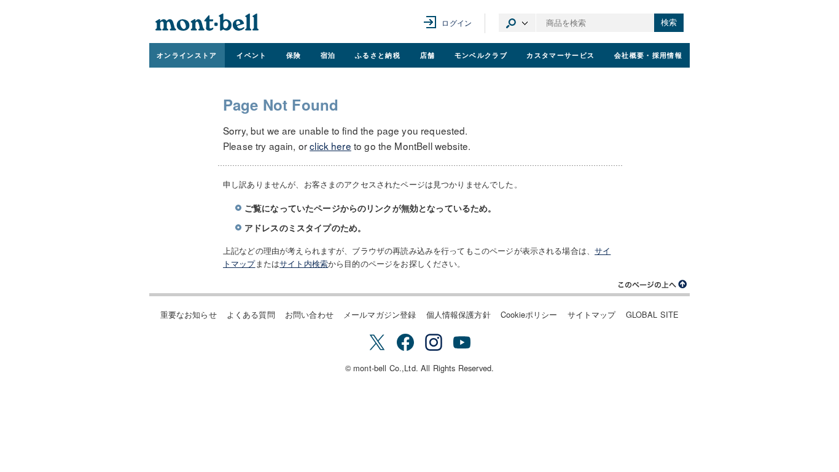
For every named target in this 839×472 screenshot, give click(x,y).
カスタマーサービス (560, 55)
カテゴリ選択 (517, 23)
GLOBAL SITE (652, 314)
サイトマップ (592, 314)
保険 (294, 55)
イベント (251, 55)
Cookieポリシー (529, 314)
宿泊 (328, 55)
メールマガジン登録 (379, 314)
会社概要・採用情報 (648, 55)
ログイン (457, 22)
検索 (669, 22)
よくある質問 (251, 314)
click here (330, 145)
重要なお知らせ (188, 314)
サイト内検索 (303, 263)
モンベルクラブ (481, 55)
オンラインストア (187, 55)
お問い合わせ (309, 314)
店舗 (427, 55)
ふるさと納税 (377, 55)
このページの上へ (653, 284)
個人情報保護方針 (458, 314)
